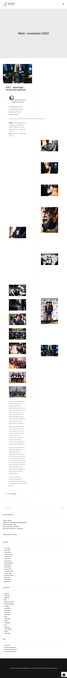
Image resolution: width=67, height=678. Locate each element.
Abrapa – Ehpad (7, 520)
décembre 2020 (8, 571)
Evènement (7, 623)
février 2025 (7, 552)
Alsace (6, 631)
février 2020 (7, 579)
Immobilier (7, 618)
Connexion (7, 645)
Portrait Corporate (9, 604)
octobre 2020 (8, 573)
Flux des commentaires (10, 649)
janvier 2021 (7, 569)
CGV (42, 668)
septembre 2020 (8, 575)
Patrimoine (7, 633)
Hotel (5, 616)
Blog (5, 599)
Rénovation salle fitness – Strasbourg (13, 528)
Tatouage (6, 595)
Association (7, 608)
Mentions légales (52, 668)
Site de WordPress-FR (10, 651)
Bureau (6, 620)
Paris (5, 625)
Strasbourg (7, 614)
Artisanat (6, 597)
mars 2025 (7, 550)
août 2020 (7, 577)
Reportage (7, 610)
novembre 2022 (8, 562)
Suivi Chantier (8, 629)
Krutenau (6, 593)
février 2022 (7, 565)
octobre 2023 (8, 556)
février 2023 (7, 560)
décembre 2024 (8, 554)
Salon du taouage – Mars (9, 524)
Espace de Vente (8, 602)
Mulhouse (7, 627)
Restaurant (7, 612)
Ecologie (6, 606)
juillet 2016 (7, 581)
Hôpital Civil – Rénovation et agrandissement (15, 522)
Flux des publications (10, 647)
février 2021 (7, 567)
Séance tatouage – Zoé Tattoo (11, 526)
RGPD (46, 668)
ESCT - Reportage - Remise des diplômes (16, 88)
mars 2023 (7, 558)
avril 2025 (7, 548)
